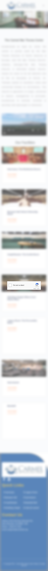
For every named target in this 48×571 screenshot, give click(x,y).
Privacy (34, 288)
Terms (38, 288)
